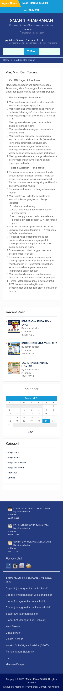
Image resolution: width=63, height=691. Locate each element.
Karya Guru (13, 452)
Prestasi (12, 472)
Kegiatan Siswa (16, 467)
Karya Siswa (14, 457)
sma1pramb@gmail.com (33, 33)
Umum (11, 477)
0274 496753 (27, 30)
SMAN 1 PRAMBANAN (31, 20)
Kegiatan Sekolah (17, 462)
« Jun (30, 432)
